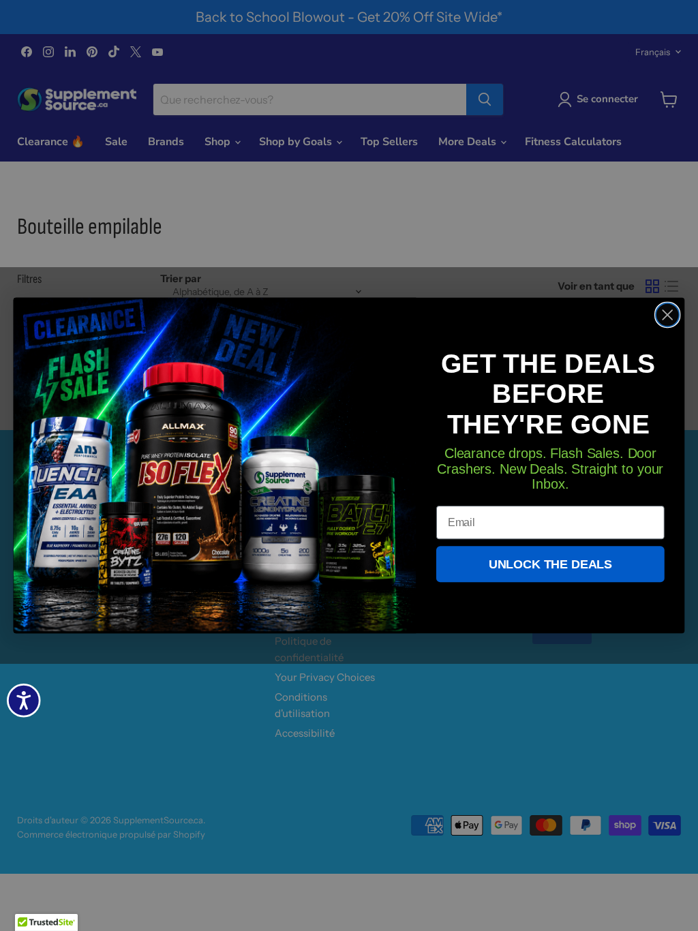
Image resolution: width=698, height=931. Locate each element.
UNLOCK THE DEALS (550, 564)
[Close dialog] (667, 314)
